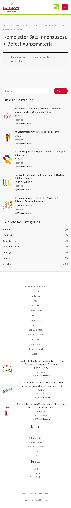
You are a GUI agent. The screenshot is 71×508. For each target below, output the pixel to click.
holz (35, 300)
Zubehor (7, 263)
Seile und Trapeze (11, 246)
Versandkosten (25, 123)
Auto (35, 281)
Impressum (35, 473)
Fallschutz (36, 291)
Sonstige (7, 252)
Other (35, 454)
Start (5, 25)
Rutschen (35, 324)
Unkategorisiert (35, 349)
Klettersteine (9, 235)
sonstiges (7, 258)
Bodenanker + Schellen (35, 286)
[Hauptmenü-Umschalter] (65, 7)
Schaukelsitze (9, 240)
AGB (35, 468)
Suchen (60, 91)
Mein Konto (35, 477)
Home (35, 434)
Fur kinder (35, 450)
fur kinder (8, 229)
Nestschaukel (35, 320)
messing (35, 315)
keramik (35, 305)
